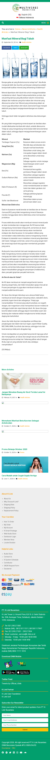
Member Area (9, 540)
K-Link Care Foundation (11, 694)
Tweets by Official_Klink (11, 683)
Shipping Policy (9, 508)
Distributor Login (10, 537)
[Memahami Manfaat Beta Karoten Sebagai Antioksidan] (25, 409)
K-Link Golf (6, 697)
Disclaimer (8, 569)
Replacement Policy (11, 511)
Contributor (8, 563)
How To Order (9, 522)
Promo (22, 452)
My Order (7, 525)
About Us (7, 499)
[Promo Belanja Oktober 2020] (25, 438)
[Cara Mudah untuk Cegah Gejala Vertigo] (25, 464)
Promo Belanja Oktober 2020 (14, 449)
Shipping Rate (9, 505)
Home (17, 29)
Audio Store (8, 554)
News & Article (28, 29)
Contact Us (8, 557)
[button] (43, 22)
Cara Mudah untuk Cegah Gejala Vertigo (19, 476)
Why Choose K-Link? (11, 502)
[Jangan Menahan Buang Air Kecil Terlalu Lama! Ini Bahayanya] (25, 381)
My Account (8, 528)
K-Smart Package (10, 531)
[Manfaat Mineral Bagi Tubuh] (25, 65)
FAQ (13, 748)
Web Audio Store (10, 534)
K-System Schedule (11, 560)
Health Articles (26, 42)
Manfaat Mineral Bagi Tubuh (18, 38)
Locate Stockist (9, 543)
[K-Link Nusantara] (25, 6)
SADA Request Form (11, 566)
